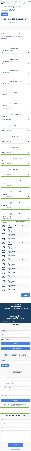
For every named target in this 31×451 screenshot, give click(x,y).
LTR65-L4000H (3, 290)
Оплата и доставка (15, 313)
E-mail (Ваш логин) (7, 382)
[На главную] (2, 2)
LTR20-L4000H (3, 238)
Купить (15, 444)
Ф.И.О (3, 377)
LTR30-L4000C (3, 251)
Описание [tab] (3, 27)
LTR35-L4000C (3, 260)
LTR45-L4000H (3, 273)
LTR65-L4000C (3, 285)
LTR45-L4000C (3, 268)
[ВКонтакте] (10, 10)
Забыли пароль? (5, 339)
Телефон (4, 386)
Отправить (5, 365)
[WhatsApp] (14, 10)
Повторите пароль (7, 395)
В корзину (26, 295)
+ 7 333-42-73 (12, 2)
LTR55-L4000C (3, 277)
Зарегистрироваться (15, 348)
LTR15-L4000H (3, 230)
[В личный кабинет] (20, 2)
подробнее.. (4, 38)
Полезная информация (15, 316)
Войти (15, 343)
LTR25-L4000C (3, 243)
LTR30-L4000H (3, 255)
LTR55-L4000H (3, 281)
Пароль (4, 335)
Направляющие (8, 6)
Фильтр (4, 14)
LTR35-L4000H (3, 264)
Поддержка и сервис (15, 315)
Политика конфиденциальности (15, 318)
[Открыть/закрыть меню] (29, 2)
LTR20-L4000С (3, 234)
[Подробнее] (11, 225)
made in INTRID (25, 321)
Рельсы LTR (17, 6)
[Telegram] (12, 10)
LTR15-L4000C (3, 226)
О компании (16, 317)
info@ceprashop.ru (16, 2)
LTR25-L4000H (3, 247)
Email (3, 330)
